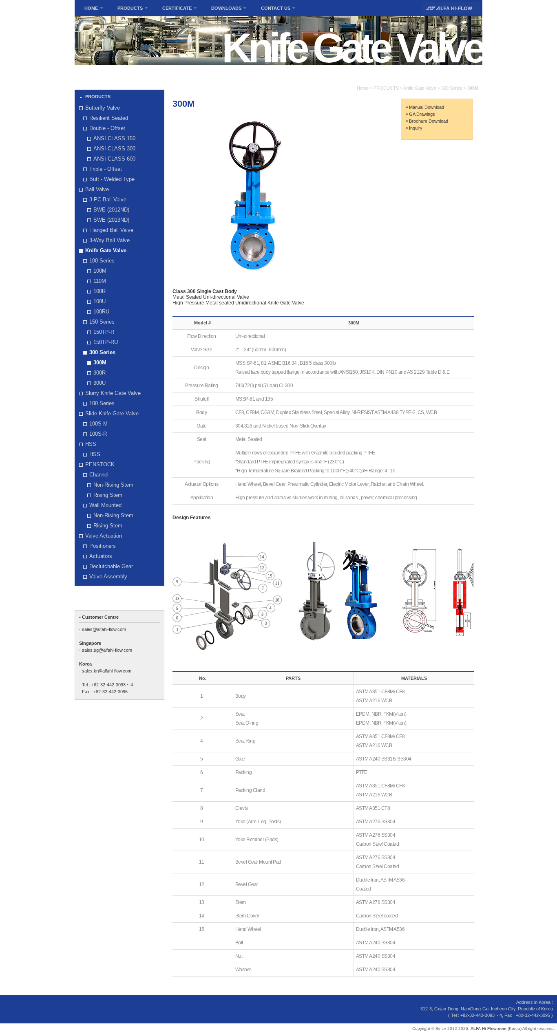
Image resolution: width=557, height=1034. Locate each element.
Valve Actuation (103, 536)
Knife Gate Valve (105, 250)
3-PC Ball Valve (107, 199)
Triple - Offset (105, 169)
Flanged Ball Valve (111, 230)
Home (363, 88)
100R (99, 291)
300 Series (102, 352)
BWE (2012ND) (111, 210)
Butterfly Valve (102, 108)
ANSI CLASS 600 (114, 159)
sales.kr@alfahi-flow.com (106, 670)
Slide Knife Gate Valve (112, 413)
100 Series (102, 261)
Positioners (102, 546)
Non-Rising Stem (113, 485)
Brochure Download (428, 121)
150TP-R (103, 332)
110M (99, 281)
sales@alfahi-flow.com (104, 629)
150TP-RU (105, 342)
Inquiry (415, 128)
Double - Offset (107, 128)
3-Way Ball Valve (109, 240)
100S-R (98, 434)
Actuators (100, 556)
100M (99, 271)
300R (99, 373)
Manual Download (426, 107)
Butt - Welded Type (112, 179)
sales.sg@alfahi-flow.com (107, 650)
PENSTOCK (100, 464)
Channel (98, 475)
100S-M (98, 424)
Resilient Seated (108, 118)
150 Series (102, 322)
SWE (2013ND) (111, 220)
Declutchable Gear (111, 566)
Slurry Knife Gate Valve (113, 393)
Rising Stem (107, 495)
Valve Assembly (108, 576)
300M (99, 362)
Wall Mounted (105, 505)
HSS (90, 444)
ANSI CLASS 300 (114, 149)
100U (99, 301)
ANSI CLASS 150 (114, 138)
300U (99, 383)
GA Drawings (422, 114)
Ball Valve (97, 189)
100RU (101, 312)
